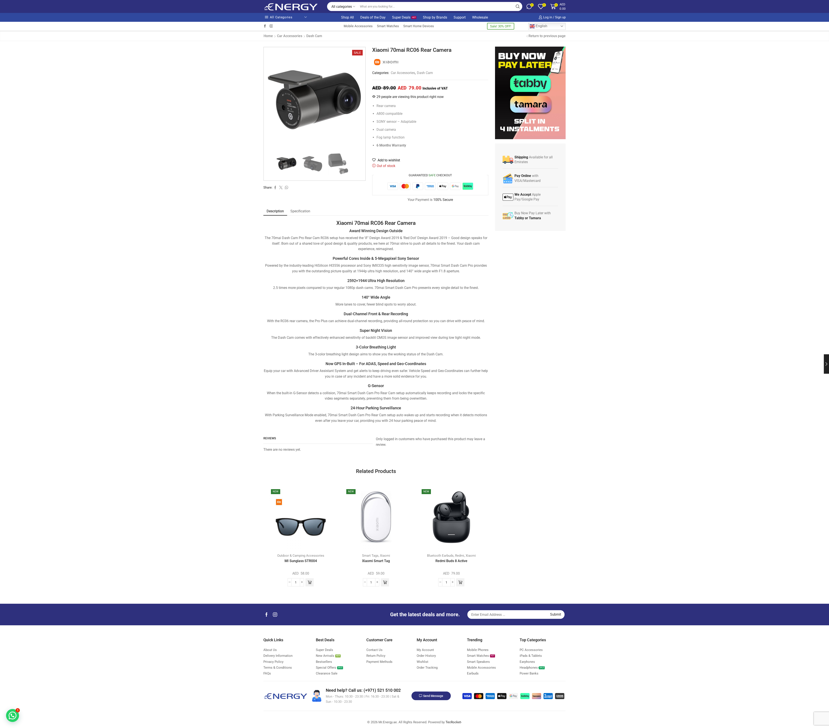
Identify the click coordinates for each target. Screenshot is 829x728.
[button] (12, 715)
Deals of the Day (373, 17)
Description (275, 211)
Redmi (459, 556)
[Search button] (517, 6)
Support (460, 17)
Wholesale (480, 17)
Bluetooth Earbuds (440, 556)
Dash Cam (314, 36)
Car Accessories (289, 36)
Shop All (347, 17)
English (541, 26)
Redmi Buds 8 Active (451, 561)
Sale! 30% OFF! (500, 26)
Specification (300, 211)
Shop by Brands (435, 17)
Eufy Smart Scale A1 (75, 706)
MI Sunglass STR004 (301, 561)
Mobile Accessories (358, 26)
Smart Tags (370, 556)
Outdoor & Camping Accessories (300, 556)
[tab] (275, 211)
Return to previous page (547, 36)
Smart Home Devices (418, 26)
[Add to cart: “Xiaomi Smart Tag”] (385, 582)
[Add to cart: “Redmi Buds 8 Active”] (460, 582)
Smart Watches (388, 26)
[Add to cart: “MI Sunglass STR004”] (309, 582)
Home (268, 36)
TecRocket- (454, 722)
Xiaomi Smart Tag (376, 561)
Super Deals (404, 17)
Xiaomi (385, 556)
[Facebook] (265, 26)
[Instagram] (271, 26)
